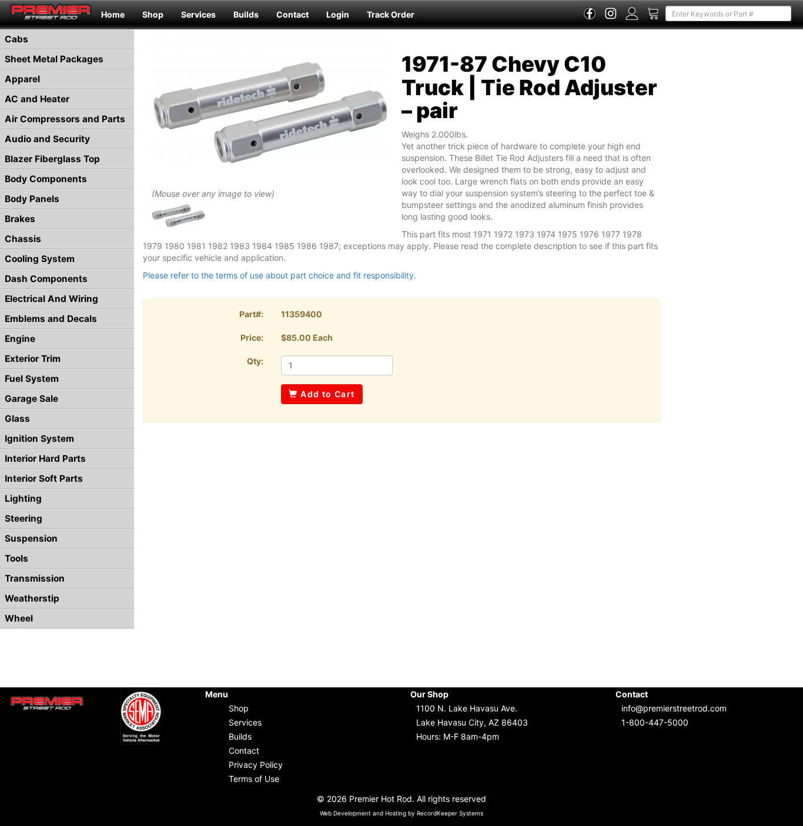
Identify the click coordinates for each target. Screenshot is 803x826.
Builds (246, 14)
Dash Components (46, 278)
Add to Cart (326, 394)
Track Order (390, 14)
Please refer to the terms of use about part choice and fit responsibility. (279, 275)
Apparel (22, 79)
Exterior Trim (33, 358)
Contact (292, 14)
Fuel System (32, 378)
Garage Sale (31, 398)
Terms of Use (254, 779)
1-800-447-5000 (654, 722)
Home (113, 14)
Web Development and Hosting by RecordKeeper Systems (401, 813)
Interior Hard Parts (45, 458)
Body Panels (32, 198)
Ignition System (39, 438)
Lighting (23, 498)
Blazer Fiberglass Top (52, 158)
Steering (23, 518)
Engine (20, 338)
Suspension (31, 538)
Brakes (20, 218)
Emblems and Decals (51, 318)
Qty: (255, 361)
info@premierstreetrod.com (674, 708)
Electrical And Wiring (51, 298)
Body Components (46, 178)
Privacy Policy (256, 765)
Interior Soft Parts (44, 478)
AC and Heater (37, 99)
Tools (16, 558)
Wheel (19, 618)
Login (337, 14)
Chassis (23, 238)
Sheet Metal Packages (54, 59)
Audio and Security (47, 139)
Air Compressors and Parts (65, 119)
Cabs (16, 39)
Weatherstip (32, 598)
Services (198, 14)
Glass (17, 418)
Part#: (251, 314)
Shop (152, 14)
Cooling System (40, 258)
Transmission (35, 578)
